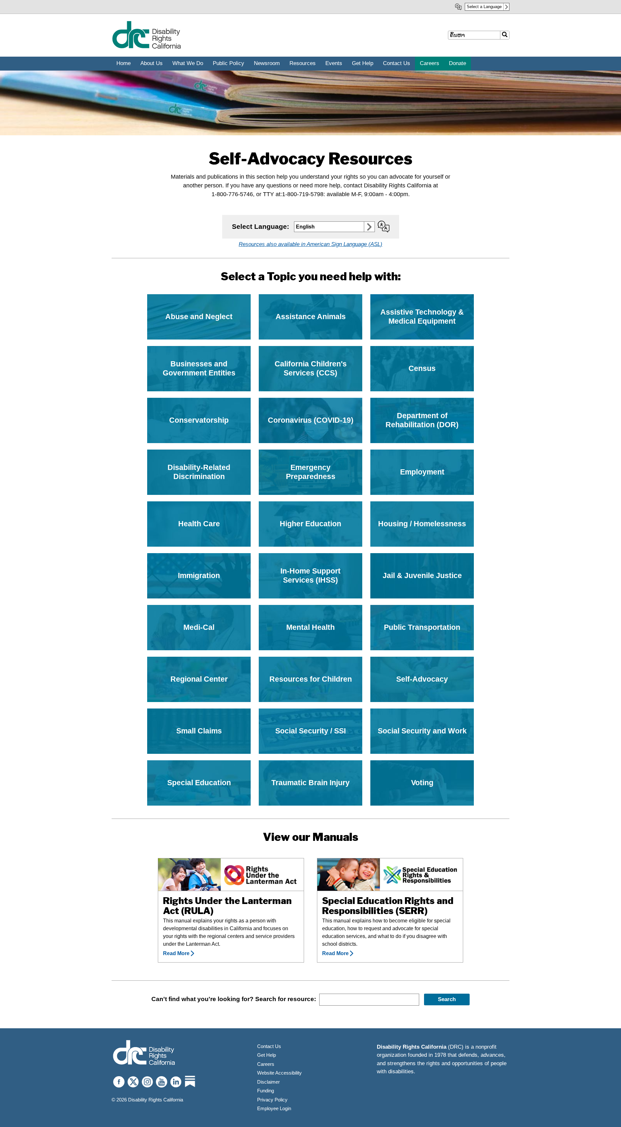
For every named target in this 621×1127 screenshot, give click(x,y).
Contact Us (269, 1046)
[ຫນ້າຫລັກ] (146, 47)
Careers (265, 1064)
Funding (265, 1090)
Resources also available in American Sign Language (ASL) (310, 244)
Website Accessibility (279, 1073)
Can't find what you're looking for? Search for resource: (233, 999)
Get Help (266, 1055)
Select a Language (484, 6)
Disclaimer (268, 1082)
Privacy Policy (272, 1099)
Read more (176, 953)
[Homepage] (144, 1053)
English (305, 226)
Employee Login (274, 1108)
